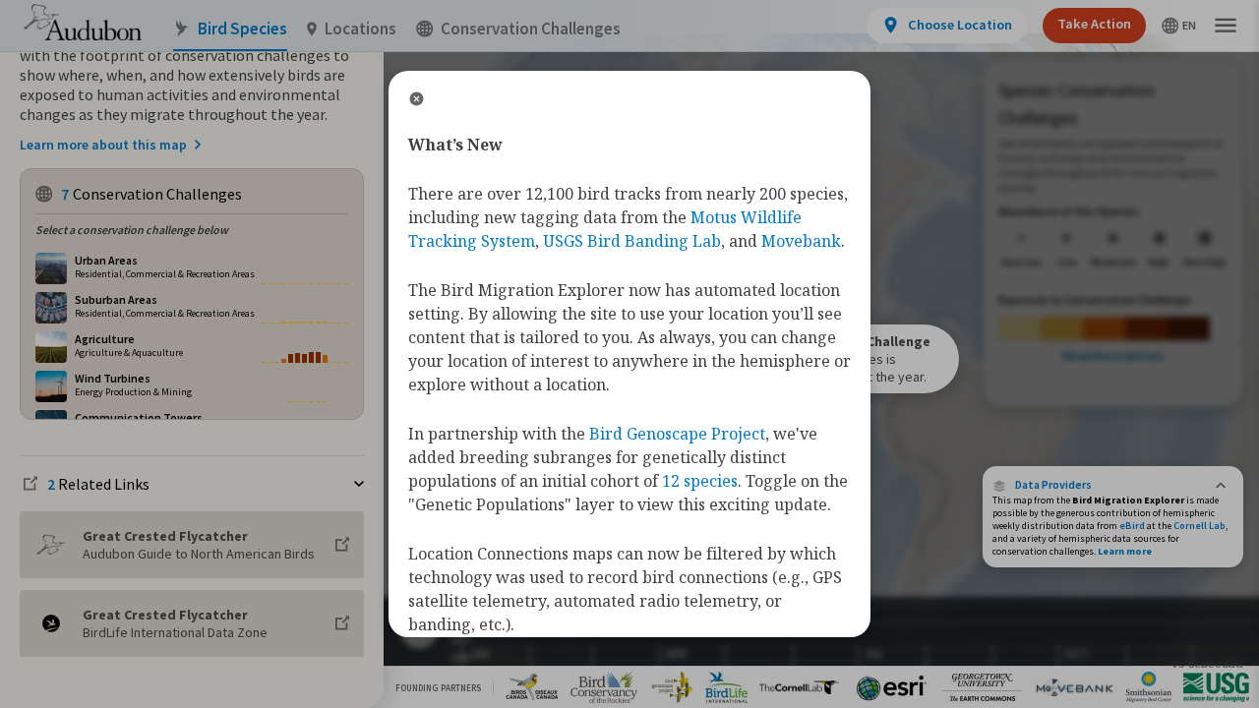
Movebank (801, 241)
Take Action (1094, 23)
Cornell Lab (1199, 525)
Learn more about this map (103, 144)
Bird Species (242, 29)
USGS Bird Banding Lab (632, 241)
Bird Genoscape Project (677, 433)
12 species (700, 481)
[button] (1112, 485)
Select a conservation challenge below (131, 229)
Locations (360, 29)
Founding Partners (438, 687)
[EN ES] (1179, 25)
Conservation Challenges (531, 29)
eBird (1132, 525)
